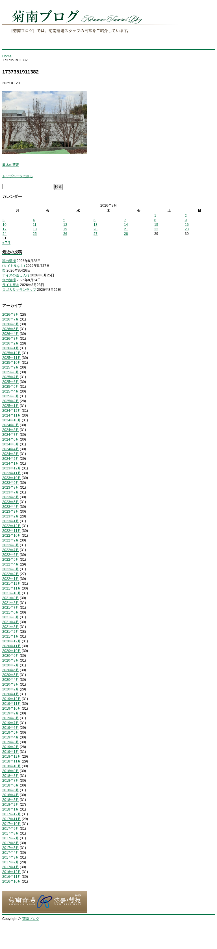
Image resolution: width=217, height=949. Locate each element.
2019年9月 (10, 713)
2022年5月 (10, 560)
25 (35, 234)
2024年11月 (11, 415)
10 (4, 225)
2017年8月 (10, 833)
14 (126, 225)
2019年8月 (10, 718)
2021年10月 (11, 593)
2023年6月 (10, 497)
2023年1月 (10, 521)
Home (7, 56)
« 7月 (6, 243)
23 (187, 229)
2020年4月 (10, 680)
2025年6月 (10, 382)
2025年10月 (11, 363)
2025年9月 (10, 367)
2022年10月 (11, 536)
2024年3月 (10, 454)
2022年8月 (10, 545)
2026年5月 (10, 329)
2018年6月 (10, 785)
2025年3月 (10, 396)
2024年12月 (11, 411)
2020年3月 (10, 684)
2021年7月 (10, 608)
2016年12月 (11, 872)
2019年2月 (10, 747)
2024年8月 (10, 430)
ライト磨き (10, 285)
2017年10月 (11, 824)
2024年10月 (11, 420)
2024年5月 (10, 444)
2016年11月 (11, 877)
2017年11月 (11, 819)
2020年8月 (10, 660)
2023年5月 (10, 502)
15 (156, 225)
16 (187, 225)
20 (95, 229)
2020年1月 (10, 694)
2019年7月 (10, 723)
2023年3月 (10, 512)
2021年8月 (10, 603)
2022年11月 (11, 531)
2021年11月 (11, 588)
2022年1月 (10, 579)
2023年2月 (10, 516)
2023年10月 (11, 478)
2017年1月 (10, 867)
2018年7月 (10, 781)
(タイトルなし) (13, 266)
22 (156, 229)
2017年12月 (11, 814)
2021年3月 (10, 627)
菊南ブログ (30, 919)
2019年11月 (11, 704)
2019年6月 (10, 728)
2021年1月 (10, 636)
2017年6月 (10, 843)
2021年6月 (10, 612)
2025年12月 (11, 353)
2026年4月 (10, 334)
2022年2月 (10, 574)
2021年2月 (10, 632)
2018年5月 (10, 790)
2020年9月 (10, 656)
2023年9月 (10, 483)
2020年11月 (11, 646)
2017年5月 (10, 848)
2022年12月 (11, 526)
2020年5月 (10, 675)
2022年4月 (10, 564)
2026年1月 (10, 348)
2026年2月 (10, 343)
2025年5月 (10, 387)
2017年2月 (10, 862)
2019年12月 (11, 699)
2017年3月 (10, 857)
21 (126, 229)
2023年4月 (10, 507)
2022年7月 (10, 550)
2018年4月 (10, 795)
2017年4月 (10, 853)
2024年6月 (10, 439)
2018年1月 (10, 809)
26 (65, 234)
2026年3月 (10, 339)
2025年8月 (10, 372)
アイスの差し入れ (15, 275)
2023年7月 (10, 492)
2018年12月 (11, 757)
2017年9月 (10, 829)
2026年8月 (10, 315)
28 (126, 234)
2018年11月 (11, 761)
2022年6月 (10, 555)
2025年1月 (10, 406)
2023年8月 (10, 487)
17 (4, 229)
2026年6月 (10, 324)
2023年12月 (11, 468)
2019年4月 (10, 737)
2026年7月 (10, 319)
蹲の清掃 (9, 261)
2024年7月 (10, 435)
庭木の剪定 (10, 165)
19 (65, 229)
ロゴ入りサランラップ (19, 290)
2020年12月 (11, 641)
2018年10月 (11, 766)
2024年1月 (10, 463)
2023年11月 (11, 473)
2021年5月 (10, 617)
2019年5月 (10, 732)
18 (35, 229)
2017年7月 (10, 838)
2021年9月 (10, 598)
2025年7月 (10, 377)
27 (95, 234)
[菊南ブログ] (91, 36)
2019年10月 (11, 708)
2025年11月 (11, 358)
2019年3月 (10, 742)
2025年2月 (10, 401)
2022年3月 (10, 569)
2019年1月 (10, 752)
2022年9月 (10, 540)
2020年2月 (10, 689)
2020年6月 (10, 670)
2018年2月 (10, 805)
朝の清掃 (9, 280)
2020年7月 (10, 665)
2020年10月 (11, 651)
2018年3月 (10, 800)
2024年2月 (10, 459)
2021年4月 (10, 622)
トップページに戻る (17, 176)
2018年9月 (10, 771)
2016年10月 (11, 881)
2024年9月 (10, 425)
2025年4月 (10, 391)
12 (65, 225)
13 (95, 225)
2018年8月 (10, 776)
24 (4, 234)
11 (34, 225)
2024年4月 (10, 449)
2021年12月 (11, 584)
